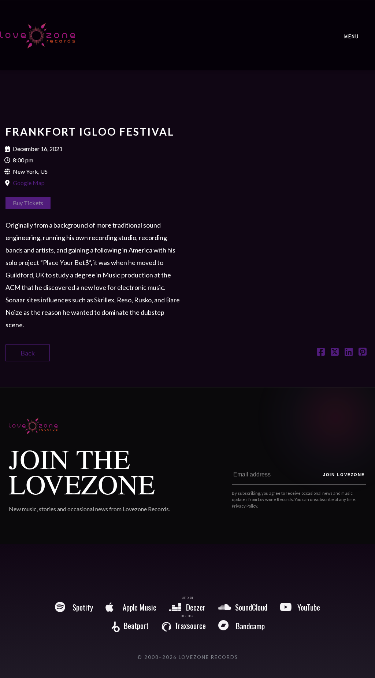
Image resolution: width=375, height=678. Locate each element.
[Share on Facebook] (321, 353)
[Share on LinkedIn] (349, 353)
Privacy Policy (244, 506)
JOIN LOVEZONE (344, 474)
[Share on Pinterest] (363, 353)
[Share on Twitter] (335, 353)
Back (28, 353)
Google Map (29, 182)
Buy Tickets (28, 202)
